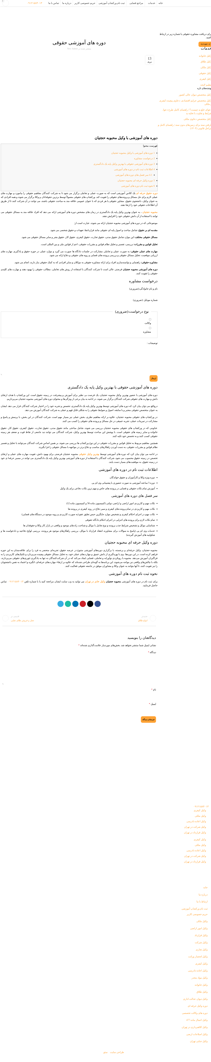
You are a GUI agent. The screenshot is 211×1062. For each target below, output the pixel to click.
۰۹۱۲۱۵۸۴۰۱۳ (34, 3)
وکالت (148, 323)
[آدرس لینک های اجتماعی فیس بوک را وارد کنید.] (98, 604)
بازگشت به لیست (79, 618)
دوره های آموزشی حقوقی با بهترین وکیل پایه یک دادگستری (124, 164)
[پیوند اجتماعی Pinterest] (83, 604)
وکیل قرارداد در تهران (195, 832)
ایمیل (152, 704)
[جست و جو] (45, 3)
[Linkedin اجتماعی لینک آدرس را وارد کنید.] (75, 604)
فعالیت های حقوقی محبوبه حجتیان (79, 34)
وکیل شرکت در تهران (195, 827)
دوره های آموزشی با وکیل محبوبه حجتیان (133, 153)
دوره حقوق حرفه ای (146, 193)
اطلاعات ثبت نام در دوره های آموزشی (134, 169)
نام (153, 689)
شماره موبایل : (145, 300)
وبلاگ (113, 16)
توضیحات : (152, 343)
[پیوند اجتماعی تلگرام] (60, 604)
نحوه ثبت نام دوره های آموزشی (138, 186)
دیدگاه (152, 652)
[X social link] (90, 604)
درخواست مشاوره (144, 158)
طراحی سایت (117, 1052)
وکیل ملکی (200, 816)
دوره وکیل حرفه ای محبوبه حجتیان (136, 180)
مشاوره (147, 331)
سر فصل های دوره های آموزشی (133, 175)
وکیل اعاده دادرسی (196, 821)
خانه (118, 16)
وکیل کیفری (200, 810)
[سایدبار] (207, 1058)
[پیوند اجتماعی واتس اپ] (68, 604)
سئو (105, 1052)
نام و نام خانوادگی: (143, 288)
